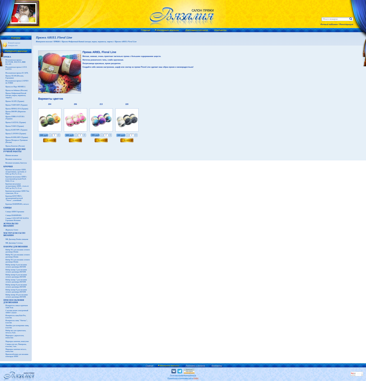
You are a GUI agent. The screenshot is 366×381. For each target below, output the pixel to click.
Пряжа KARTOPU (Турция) (16, 130)
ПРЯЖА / (58, 41)
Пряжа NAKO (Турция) (14, 126)
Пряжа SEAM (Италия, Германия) (14, 77)
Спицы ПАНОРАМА (13, 215)
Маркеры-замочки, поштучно (17, 341)
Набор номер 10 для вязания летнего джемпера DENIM (16, 296)
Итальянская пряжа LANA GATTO (16, 68)
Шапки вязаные (11, 155)
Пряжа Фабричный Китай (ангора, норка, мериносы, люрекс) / (88, 41)
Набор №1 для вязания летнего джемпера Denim (17, 251)
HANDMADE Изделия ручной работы (14, 150)
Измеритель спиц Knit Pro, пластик (15, 316)
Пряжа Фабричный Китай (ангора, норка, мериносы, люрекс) (15, 95)
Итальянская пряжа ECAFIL (16, 73)
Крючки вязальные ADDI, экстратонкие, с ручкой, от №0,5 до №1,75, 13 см (15, 172)
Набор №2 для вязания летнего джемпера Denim (17, 256)
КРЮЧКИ (8, 166)
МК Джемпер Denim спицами (16, 239)
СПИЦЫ (7, 208)
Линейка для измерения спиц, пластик (17, 327)
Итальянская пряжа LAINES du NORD (16, 82)
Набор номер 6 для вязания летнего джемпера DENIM (16, 276)
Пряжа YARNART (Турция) (16, 105)
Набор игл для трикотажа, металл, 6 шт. (15, 332)
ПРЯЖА (7, 57)
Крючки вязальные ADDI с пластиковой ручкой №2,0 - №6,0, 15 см (16, 179)
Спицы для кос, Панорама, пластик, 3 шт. (15, 345)
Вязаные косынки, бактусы (16, 163)
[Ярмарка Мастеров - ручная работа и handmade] (189, 373)
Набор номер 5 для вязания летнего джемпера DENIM (16, 271)
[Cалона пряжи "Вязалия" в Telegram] (179, 371)
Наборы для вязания (15, 247)
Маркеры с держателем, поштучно (14, 337)
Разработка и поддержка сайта (183, 378)
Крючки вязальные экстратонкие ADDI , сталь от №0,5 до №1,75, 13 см (17, 186)
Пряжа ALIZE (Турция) (14, 101)
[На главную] (21, 27)
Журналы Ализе (11, 230)
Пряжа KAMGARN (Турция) (16, 137)
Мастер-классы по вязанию (14, 234)
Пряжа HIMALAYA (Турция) (16, 109)
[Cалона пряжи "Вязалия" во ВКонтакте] (173, 371)
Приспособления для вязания (13, 301)
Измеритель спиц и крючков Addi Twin (16, 306)
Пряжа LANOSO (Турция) (15, 134)
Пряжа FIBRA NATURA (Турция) (14, 118)
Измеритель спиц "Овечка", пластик (16, 322)
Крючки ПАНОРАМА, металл (17, 204)
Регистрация (346, 24)
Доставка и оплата (196, 30)
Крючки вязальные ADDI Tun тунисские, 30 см (17, 192)
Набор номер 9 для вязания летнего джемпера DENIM (16, 291)
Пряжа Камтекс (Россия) (15, 146)
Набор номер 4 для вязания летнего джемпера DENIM (16, 266)
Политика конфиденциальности (183, 375)
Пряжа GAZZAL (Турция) (15, 122)
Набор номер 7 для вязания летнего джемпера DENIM (16, 281)
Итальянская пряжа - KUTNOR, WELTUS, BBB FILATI (15, 62)
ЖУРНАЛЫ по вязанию (10, 225)
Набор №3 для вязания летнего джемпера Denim (17, 261)
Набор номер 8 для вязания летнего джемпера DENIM (16, 286)
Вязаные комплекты (13, 159)
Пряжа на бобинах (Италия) (16, 90)
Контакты (220, 30)
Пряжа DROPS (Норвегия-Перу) (15, 113)
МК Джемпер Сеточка (14, 243)
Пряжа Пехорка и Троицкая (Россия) (16, 141)
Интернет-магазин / (45, 41)
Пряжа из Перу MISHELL (15, 87)
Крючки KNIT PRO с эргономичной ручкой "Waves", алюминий (14, 198)
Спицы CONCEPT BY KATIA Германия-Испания (17, 219)
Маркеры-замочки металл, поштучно (15, 350)
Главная (145, 30)
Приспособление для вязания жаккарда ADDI (16, 355)
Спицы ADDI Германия (14, 212)
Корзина (15, 37)
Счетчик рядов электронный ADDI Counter (16, 311)
